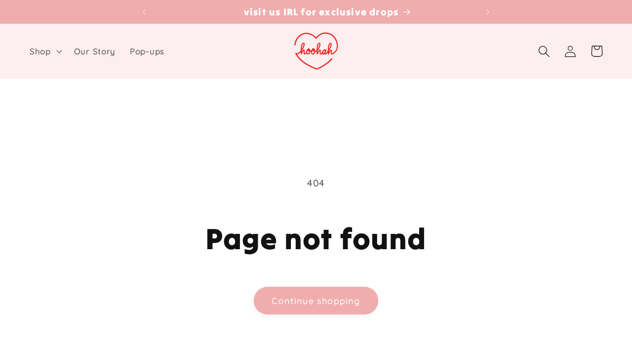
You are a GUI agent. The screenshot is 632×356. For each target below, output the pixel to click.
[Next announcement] (488, 12)
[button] (45, 51)
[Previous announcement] (144, 12)
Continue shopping (316, 301)
